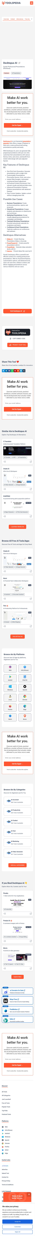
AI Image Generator (20, 484)
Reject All (17, 1232)
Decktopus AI (7, 141)
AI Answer (6, 622)
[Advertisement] (17, 40)
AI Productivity (7, 909)
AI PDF (14, 457)
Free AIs (27, 19)
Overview (6, 19)
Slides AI (10, 239)
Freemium (6, 73)
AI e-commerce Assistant (10, 936)
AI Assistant (7, 594)
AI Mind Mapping (15, 622)
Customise (17, 1227)
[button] (31, 3)
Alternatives (19, 19)
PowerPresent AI (12, 243)
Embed (13, 19)
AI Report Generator (9, 512)
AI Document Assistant (18, 594)
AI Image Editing (23, 936)
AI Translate (7, 457)
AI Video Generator (9, 484)
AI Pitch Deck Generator (22, 512)
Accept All (17, 1221)
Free (30, 475)
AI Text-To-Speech (8, 964)
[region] (17, 1219)
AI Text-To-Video (19, 964)
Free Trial (28, 503)
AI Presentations (16, 73)
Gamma (9, 251)
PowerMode (10, 247)
